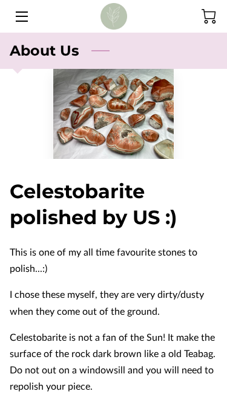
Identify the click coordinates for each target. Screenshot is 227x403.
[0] (209, 16)
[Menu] (21, 17)
